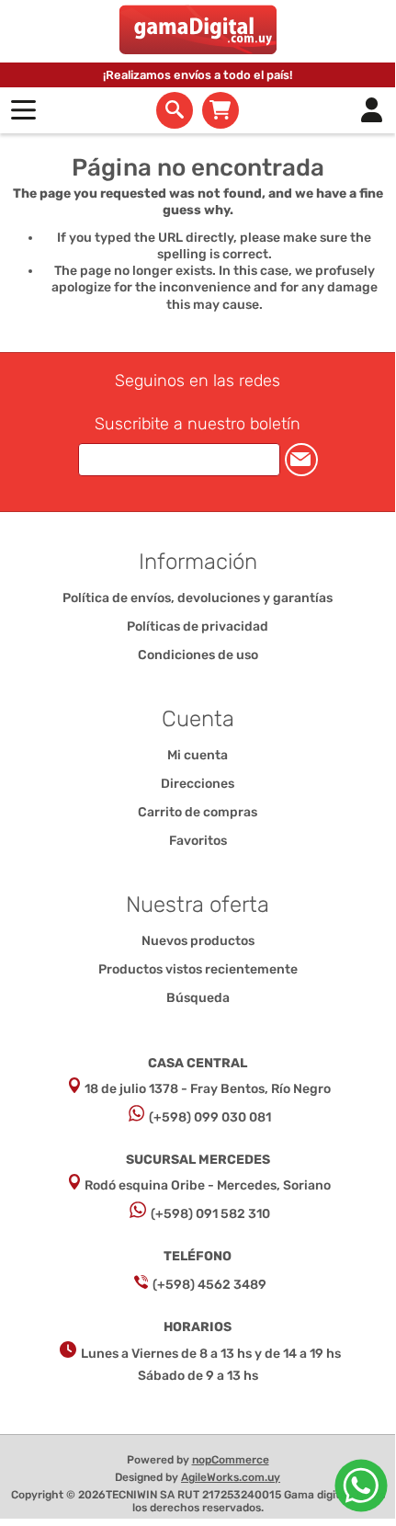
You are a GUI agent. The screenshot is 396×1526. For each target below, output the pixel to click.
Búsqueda (198, 998)
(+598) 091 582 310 (210, 1214)
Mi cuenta (197, 755)
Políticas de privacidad (197, 626)
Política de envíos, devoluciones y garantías (197, 598)
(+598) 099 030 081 (210, 1117)
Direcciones (197, 783)
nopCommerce (230, 1459)
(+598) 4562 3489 (209, 1285)
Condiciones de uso (198, 655)
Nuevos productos (198, 941)
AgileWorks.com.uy (230, 1477)
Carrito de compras (220, 110)
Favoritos (198, 840)
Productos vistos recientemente (198, 969)
